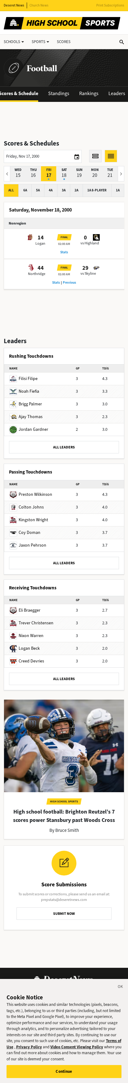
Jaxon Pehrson (32, 545)
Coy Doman (29, 532)
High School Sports (64, 801)
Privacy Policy (29, 1047)
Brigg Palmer (30, 404)
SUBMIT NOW (64, 913)
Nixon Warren (31, 636)
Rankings (88, 93)
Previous (69, 282)
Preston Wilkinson (35, 494)
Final (64, 237)
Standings (58, 93)
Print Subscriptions (110, 5)
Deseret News (14, 5)
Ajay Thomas (31, 417)
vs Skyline (88, 273)
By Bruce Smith (64, 830)
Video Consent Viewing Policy (76, 1047)
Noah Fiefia (29, 391)
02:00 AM (64, 244)
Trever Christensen (36, 623)
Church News (39, 5)
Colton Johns (31, 507)
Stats (64, 252)
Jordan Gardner (33, 429)
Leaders (116, 93)
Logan (40, 243)
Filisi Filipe (28, 379)
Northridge (36, 273)
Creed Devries (31, 661)
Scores (64, 41)
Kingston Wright (33, 520)
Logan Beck (29, 648)
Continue (64, 1071)
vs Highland (89, 243)
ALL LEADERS (64, 447)
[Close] (120, 987)
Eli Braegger (29, 610)
